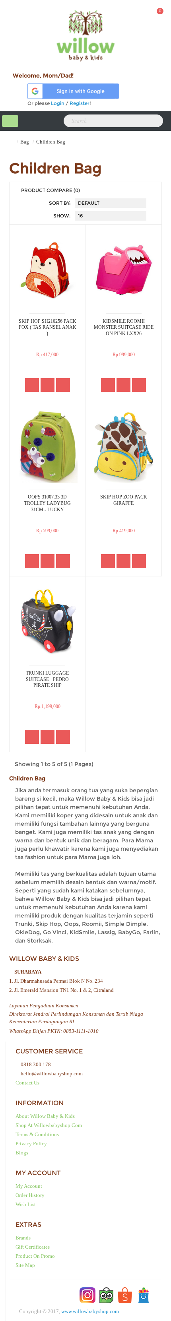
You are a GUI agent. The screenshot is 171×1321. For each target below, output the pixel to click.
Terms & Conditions (37, 1134)
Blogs (22, 1153)
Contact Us (27, 1083)
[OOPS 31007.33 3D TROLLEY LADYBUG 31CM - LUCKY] (47, 445)
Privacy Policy (31, 1143)
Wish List (26, 1204)
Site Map (25, 1265)
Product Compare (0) (50, 190)
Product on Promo (35, 1256)
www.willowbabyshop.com (90, 1311)
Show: (62, 216)
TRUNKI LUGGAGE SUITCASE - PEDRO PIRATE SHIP (47, 679)
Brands (23, 1238)
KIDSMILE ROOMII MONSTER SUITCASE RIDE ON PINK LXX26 (124, 327)
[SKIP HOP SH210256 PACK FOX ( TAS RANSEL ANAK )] (47, 270)
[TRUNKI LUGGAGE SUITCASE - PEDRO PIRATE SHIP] (47, 621)
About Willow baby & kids (45, 1116)
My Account (29, 1186)
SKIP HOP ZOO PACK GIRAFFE (123, 500)
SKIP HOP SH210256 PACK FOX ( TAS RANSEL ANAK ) (47, 327)
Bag (24, 142)
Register (79, 103)
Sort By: (60, 203)
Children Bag (50, 142)
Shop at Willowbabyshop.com (49, 1125)
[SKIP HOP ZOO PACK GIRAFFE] (124, 445)
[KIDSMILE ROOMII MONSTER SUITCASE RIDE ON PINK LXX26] (124, 270)
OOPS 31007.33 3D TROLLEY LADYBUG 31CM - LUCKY (47, 503)
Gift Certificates (33, 1247)
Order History (30, 1195)
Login (57, 103)
